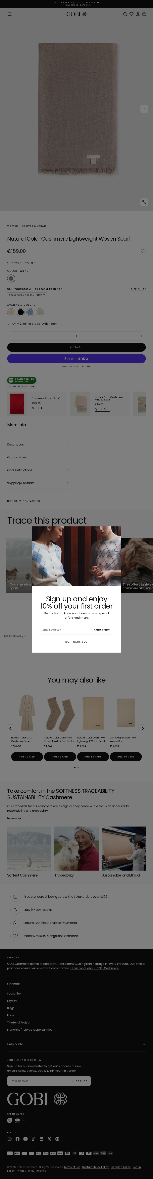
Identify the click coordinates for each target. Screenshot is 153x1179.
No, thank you (76, 641)
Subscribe (102, 629)
